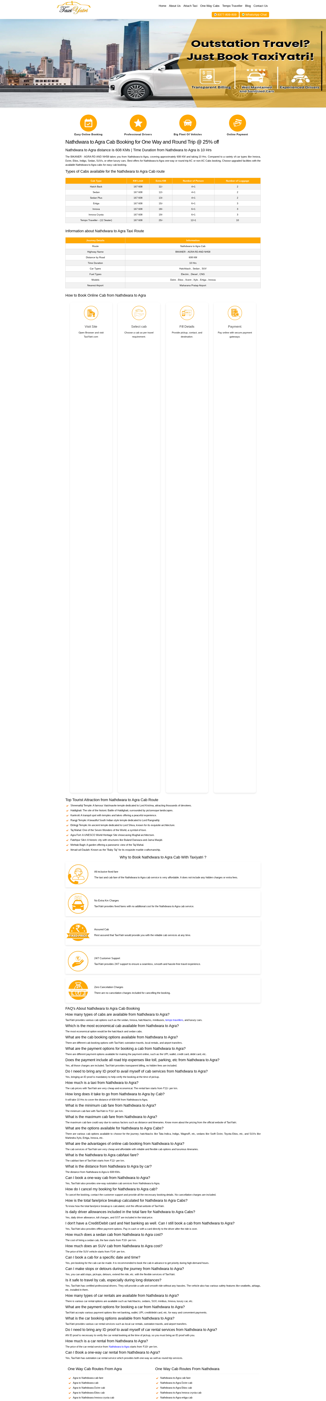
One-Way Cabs (210, 5)
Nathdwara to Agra (119, 1346)
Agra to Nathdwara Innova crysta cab (93, 1397)
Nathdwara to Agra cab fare (175, 1377)
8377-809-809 (227, 14)
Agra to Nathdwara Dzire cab (89, 1387)
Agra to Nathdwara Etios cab (89, 1392)
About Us (175, 5)
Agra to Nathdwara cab (85, 1382)
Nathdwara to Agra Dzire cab (176, 1382)
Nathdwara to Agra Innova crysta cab (180, 1392)
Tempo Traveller (232, 5)
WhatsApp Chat (256, 14)
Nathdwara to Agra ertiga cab (176, 1397)
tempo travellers (174, 1020)
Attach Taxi (190, 5)
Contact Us (260, 5)
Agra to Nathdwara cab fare (88, 1377)
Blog (248, 5)
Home (162, 5)
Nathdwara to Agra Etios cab (176, 1387)
